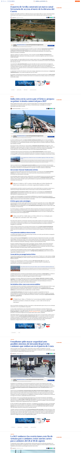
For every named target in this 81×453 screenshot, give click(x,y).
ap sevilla (12, 89)
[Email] (54, 17)
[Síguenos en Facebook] (8, 1)
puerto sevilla (19, 89)
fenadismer (13, 427)
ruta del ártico (13, 332)
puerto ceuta (20, 427)
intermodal (25, 89)
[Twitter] (48, 17)
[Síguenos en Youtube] (12, 1)
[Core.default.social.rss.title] (13, 1)
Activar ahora (50, 45)
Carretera (12, 339)
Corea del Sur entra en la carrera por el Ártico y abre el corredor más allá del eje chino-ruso (37, 266)
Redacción (14, 17)
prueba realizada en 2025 (34, 311)
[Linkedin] (50, 17)
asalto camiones (33, 427)
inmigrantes (26, 427)
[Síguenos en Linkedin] (10, 1)
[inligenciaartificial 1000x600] (15, 159)
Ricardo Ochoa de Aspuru (16, 108)
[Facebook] (47, 17)
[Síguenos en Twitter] (9, 1)
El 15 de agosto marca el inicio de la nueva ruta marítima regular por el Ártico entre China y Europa (37, 158)
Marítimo (12, 4)
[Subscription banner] (32, 86)
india (19, 332)
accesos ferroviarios (33, 89)
